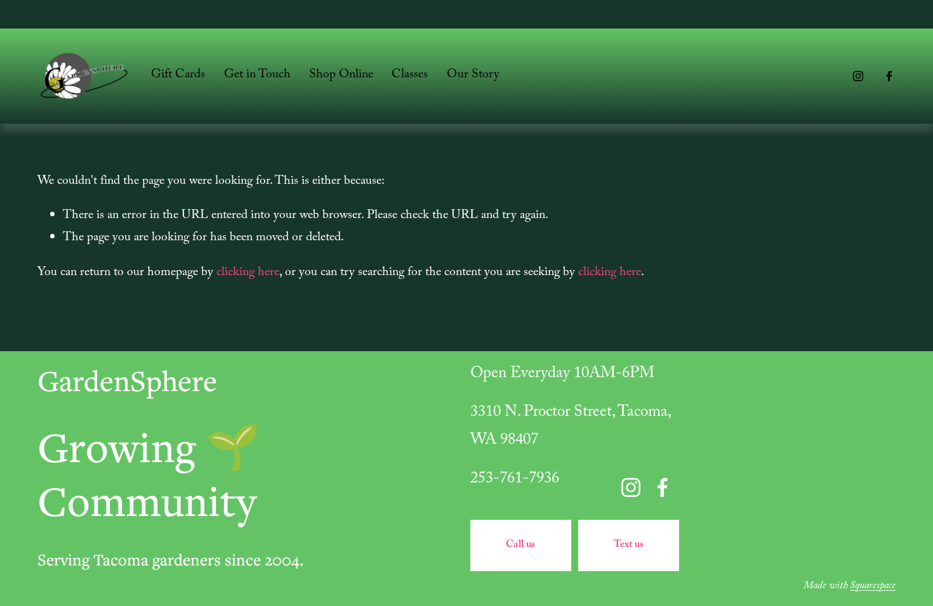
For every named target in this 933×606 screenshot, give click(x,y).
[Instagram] (858, 76)
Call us (520, 545)
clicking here (247, 273)
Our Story (473, 75)
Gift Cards (178, 75)
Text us (629, 545)
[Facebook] (889, 76)
